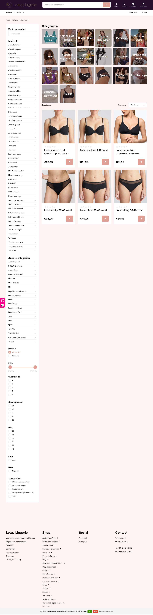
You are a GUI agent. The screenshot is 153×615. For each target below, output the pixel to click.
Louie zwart (24, 20)
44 (13, 445)
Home (8, 20)
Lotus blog (133, 13)
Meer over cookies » (106, 611)
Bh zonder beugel (19, 485)
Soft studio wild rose (15, 217)
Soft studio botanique (16, 200)
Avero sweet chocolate (16, 62)
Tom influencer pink (15, 242)
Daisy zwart (12, 112)
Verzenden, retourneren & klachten (20, 538)
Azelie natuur (13, 83)
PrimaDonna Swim (15, 308)
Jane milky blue (14, 125)
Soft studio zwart (14, 221)
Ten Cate (11, 329)
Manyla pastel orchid (16, 171)
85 (13, 420)
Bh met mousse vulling (20, 482)
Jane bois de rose (15, 120)
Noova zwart (13, 188)
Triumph (11, 342)
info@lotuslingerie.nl (125, 552)
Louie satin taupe (14, 154)
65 (13, 406)
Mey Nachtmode (14, 295)
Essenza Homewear (15, 274)
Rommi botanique (14, 196)
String (14, 496)
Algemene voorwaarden (16, 542)
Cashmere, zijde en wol (17, 337)
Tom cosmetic (13, 234)
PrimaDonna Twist (15, 312)
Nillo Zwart (12, 183)
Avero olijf (12, 53)
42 (13, 442)
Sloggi (10, 321)
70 (13, 409)
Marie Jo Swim (13, 283)
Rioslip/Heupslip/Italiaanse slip (23, 493)
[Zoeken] (106, 4)
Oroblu (11, 300)
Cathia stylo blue (14, 91)
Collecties (10, 545)
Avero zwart (12, 74)
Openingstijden (12, 552)
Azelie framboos (14, 78)
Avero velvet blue (14, 70)
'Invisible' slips (13, 333)
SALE (19, 13)
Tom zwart (12, 251)
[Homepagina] (22, 5)
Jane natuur (12, 129)
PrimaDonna (12, 304)
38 (13, 435)
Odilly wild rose (14, 192)
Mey (9, 287)
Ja (89, 611)
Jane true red (13, 137)
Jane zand (12, 146)
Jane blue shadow (15, 116)
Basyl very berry (14, 87)
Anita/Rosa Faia (14, 262)
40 (13, 438)
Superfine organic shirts (17, 291)
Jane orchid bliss (14, 133)
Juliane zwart (13, 167)
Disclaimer (10, 549)
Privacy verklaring (13, 560)
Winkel (144, 13)
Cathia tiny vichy (14, 95)
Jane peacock (13, 141)
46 (13, 449)
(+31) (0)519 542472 (125, 548)
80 (13, 416)
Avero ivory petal (14, 49)
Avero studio (13, 66)
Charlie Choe (13, 270)
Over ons (10, 556)
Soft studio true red (15, 209)
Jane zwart (12, 150)
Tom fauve (12, 238)
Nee (95, 611)
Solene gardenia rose (16, 225)
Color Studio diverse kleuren (19, 108)
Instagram (83, 542)
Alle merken (16, 352)
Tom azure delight (15, 230)
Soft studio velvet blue (16, 213)
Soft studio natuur (15, 204)
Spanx (10, 325)
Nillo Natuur (12, 179)
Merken (9, 13)
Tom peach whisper (15, 246)
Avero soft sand (14, 57)
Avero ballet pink (14, 45)
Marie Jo (15, 20)
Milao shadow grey (15, 175)
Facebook (83, 538)
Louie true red (13, 158)
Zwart (14, 460)
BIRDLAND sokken (15, 266)
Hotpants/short (17, 489)
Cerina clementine (15, 99)
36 (13, 431)
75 (13, 413)
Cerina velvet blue (15, 104)
